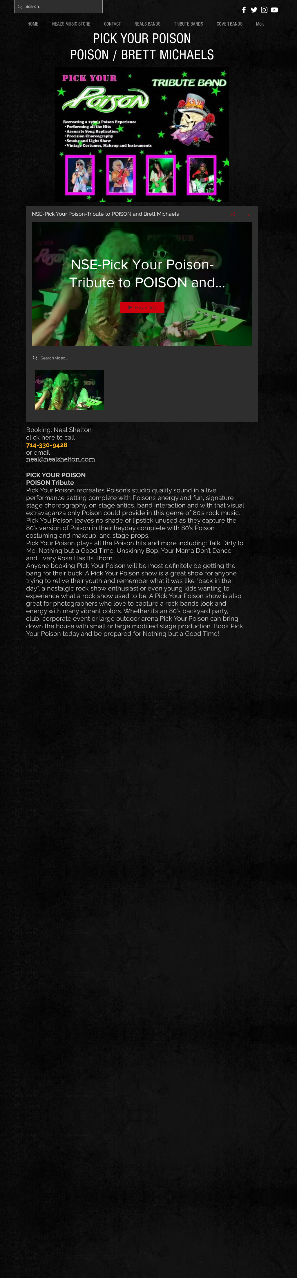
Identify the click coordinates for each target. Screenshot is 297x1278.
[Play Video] (69, 390)
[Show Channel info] (246, 214)
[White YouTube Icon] (274, 10)
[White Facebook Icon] (244, 10)
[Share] (233, 214)
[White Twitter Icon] (254, 10)
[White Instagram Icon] (264, 10)
